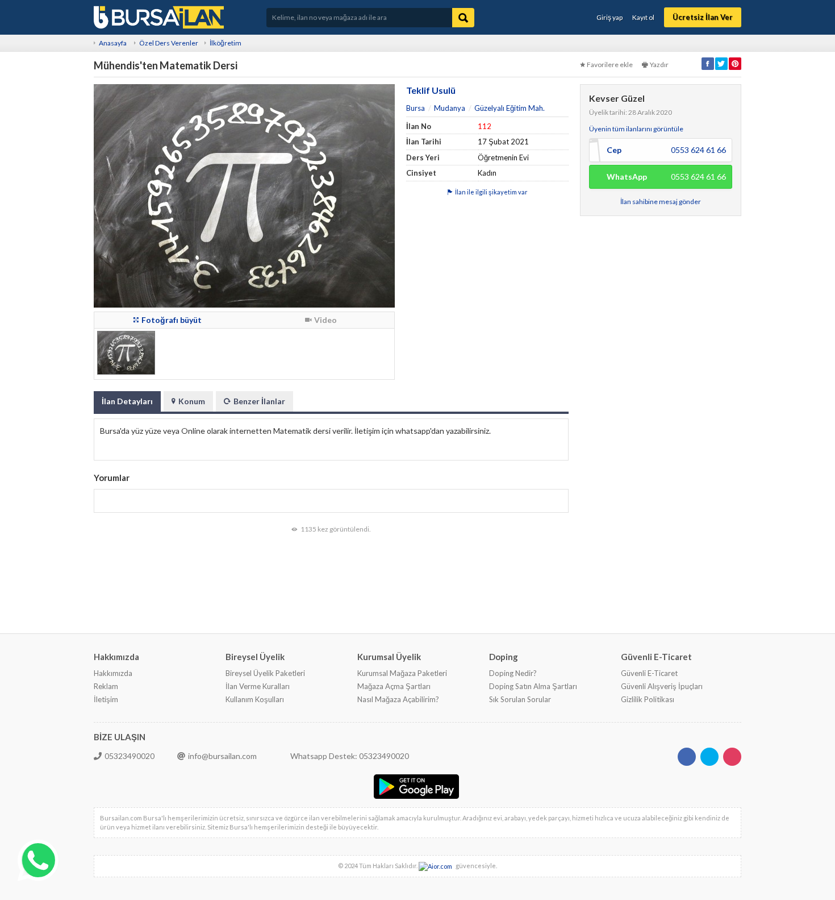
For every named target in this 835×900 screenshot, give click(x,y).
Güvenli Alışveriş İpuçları (662, 686)
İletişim (106, 699)
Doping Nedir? (513, 673)
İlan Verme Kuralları (258, 686)
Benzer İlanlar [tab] (259, 401)
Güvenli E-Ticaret (649, 673)
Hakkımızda (113, 673)
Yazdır (659, 64)
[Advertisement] (660, 392)
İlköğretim (225, 43)
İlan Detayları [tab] (127, 401)
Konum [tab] (191, 401)
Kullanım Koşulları (255, 699)
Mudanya (449, 108)
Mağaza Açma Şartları (394, 686)
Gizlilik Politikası (647, 699)
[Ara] (463, 17)
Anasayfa (113, 43)
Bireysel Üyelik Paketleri (265, 673)
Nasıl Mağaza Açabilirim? (398, 699)
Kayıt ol (643, 17)
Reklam (106, 686)
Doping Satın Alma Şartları (533, 686)
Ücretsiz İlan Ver (703, 17)
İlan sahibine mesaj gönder (660, 201)
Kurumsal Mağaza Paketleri (402, 673)
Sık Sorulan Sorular (520, 699)
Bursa (415, 108)
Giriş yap (609, 17)
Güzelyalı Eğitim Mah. (509, 108)
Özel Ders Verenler (168, 43)
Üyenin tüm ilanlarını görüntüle (636, 129)
